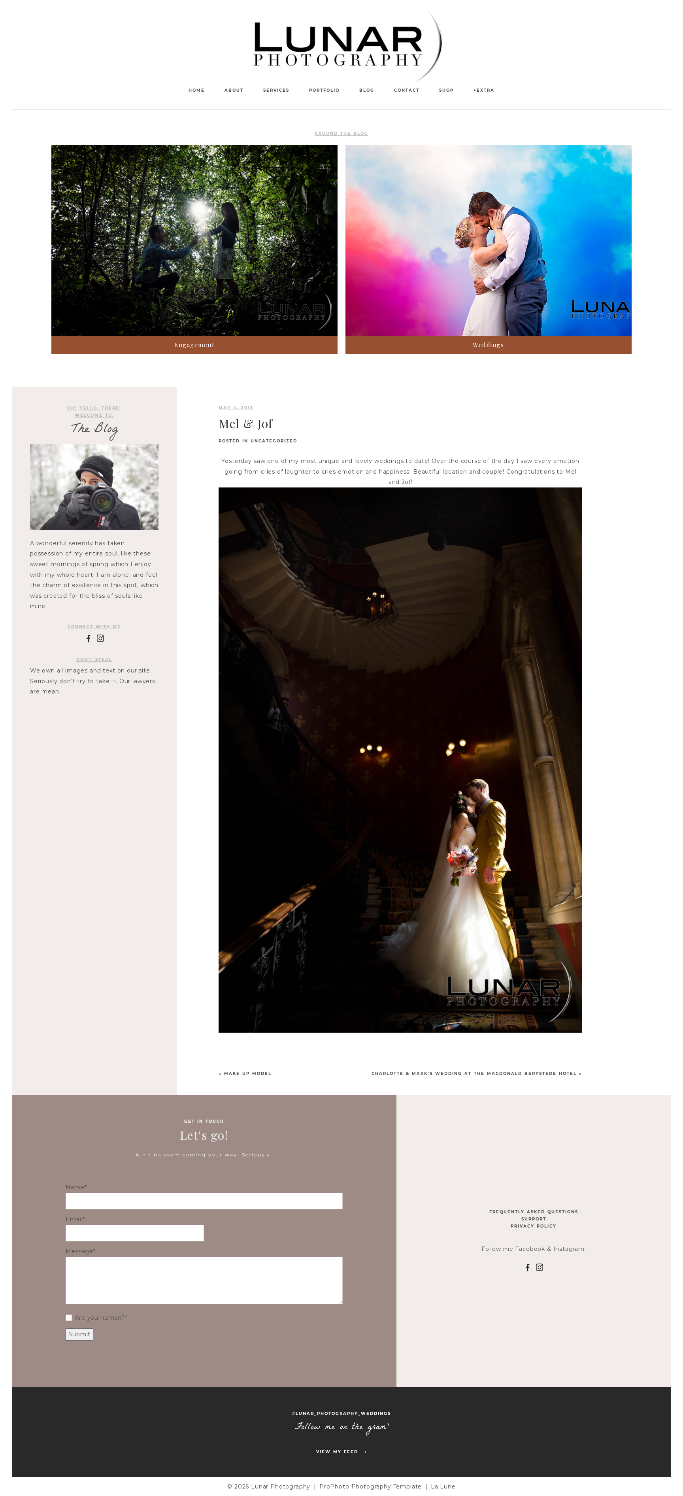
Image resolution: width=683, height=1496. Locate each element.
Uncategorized (274, 441)
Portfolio (324, 90)
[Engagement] (194, 240)
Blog (366, 90)
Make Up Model (248, 1073)
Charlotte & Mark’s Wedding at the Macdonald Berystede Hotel (474, 1073)
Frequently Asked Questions (533, 1212)
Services (276, 90)
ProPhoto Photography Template (370, 1486)
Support (533, 1219)
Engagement (194, 345)
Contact (406, 90)
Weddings (488, 345)
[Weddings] (488, 240)
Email (74, 1219)
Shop (446, 90)
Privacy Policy (534, 1226)
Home (197, 90)
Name (75, 1187)
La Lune (443, 1486)
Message (79, 1251)
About (234, 90)
